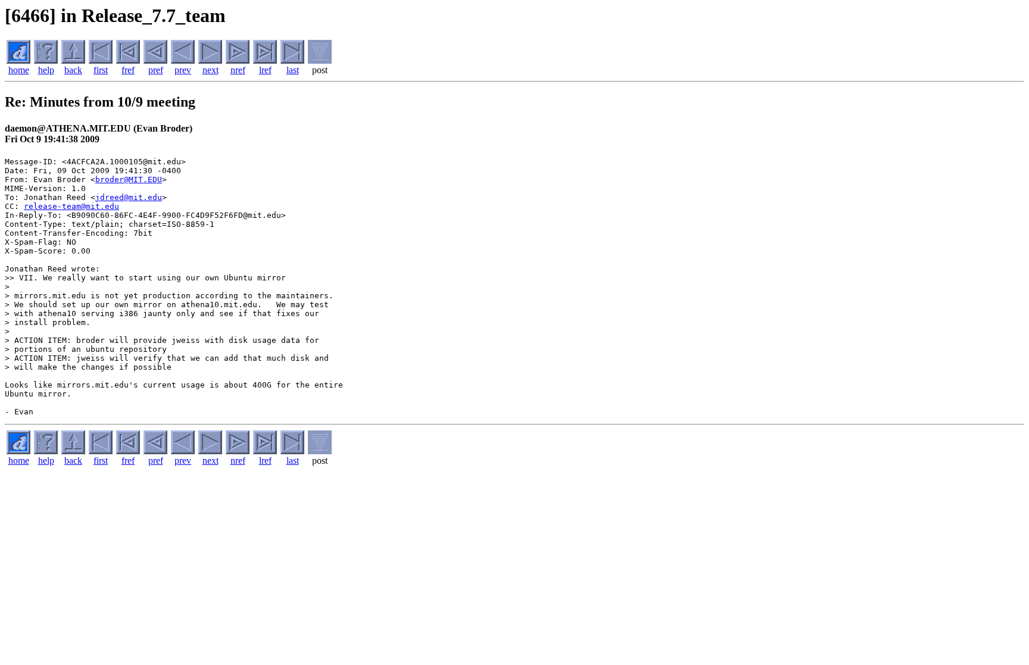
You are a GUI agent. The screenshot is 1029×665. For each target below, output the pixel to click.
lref (265, 70)
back (73, 70)
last (292, 70)
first (100, 70)
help (46, 70)
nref (237, 70)
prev (182, 70)
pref (155, 70)
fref (128, 70)
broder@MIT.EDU (128, 179)
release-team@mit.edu (71, 206)
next (210, 70)
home (18, 70)
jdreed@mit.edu (128, 197)
